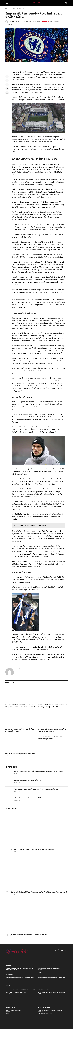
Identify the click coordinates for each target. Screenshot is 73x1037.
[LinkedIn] (7, 84)
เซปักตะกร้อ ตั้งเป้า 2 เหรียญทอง (44, 1007)
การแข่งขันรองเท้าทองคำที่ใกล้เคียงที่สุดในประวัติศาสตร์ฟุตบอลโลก (50, 738)
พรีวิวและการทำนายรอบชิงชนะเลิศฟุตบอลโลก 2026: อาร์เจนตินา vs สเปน (52, 730)
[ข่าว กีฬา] (36, 3)
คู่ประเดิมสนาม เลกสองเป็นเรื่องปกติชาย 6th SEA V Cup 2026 (28, 934)
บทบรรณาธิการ (45, 21)
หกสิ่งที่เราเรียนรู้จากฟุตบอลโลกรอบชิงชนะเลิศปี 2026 (28, 798)
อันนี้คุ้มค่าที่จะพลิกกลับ (10, 1007)
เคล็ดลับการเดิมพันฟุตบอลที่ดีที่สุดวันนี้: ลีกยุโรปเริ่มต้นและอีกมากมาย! (19, 730)
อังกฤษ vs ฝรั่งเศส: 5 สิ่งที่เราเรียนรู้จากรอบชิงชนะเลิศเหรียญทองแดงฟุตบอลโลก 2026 (53, 706)
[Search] (66, 3)
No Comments (56, 21)
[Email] (7, 93)
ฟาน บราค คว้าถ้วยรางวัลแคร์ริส (44, 989)
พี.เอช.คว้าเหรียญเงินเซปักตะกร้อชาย (13, 1010)
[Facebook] (7, 76)
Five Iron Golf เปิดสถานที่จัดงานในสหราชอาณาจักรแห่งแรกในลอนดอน (32, 849)
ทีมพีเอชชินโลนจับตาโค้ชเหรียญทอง (45, 1013)
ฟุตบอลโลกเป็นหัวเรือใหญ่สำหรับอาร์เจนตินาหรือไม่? (20, 754)
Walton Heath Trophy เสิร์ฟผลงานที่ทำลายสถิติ (16, 992)
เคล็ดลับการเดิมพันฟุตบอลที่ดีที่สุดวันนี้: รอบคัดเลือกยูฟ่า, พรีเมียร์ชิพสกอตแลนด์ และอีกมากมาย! (20, 706)
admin (12, 21)
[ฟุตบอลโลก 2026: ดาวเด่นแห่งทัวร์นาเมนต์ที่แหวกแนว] (8, 782)
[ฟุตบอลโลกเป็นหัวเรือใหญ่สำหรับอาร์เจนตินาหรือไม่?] (20, 743)
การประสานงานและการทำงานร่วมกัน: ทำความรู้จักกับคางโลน (50, 1010)
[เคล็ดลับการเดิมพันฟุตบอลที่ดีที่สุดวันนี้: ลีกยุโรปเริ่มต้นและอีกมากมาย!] (20, 718)
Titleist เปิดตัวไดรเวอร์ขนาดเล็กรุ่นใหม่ (46, 996)
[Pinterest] (7, 88)
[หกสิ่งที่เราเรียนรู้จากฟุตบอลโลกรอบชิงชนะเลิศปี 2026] (8, 800)
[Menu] (7, 3)
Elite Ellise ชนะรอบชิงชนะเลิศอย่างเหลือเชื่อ (15, 996)
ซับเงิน (7, 1013)
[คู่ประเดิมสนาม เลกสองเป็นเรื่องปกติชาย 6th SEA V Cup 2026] (36, 914)
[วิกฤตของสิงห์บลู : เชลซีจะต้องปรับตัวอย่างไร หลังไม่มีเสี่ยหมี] (36, 48)
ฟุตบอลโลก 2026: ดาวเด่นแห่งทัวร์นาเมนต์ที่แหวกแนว (28, 780)
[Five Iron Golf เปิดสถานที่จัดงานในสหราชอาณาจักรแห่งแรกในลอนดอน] (36, 829)
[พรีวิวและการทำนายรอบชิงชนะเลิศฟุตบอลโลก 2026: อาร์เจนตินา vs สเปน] (53, 718)
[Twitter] (7, 80)
